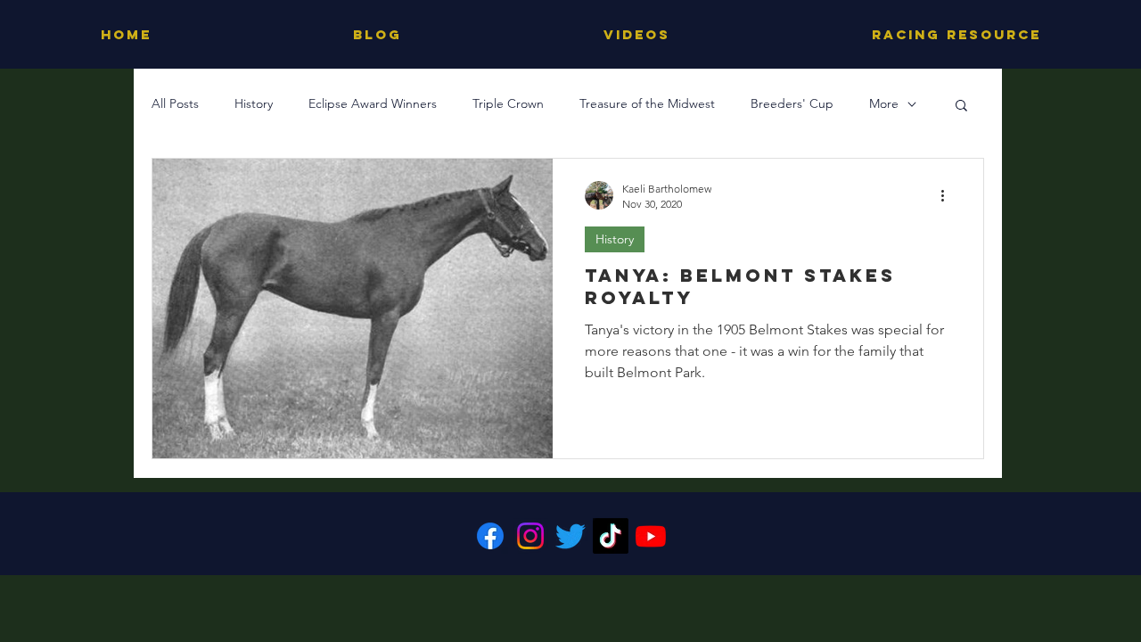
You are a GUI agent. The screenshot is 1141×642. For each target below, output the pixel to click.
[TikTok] (610, 536)
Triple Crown (508, 103)
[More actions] (948, 195)
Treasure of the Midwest (647, 103)
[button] (961, 106)
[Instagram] (530, 536)
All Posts (175, 103)
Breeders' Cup (792, 103)
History (253, 103)
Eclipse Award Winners (372, 103)
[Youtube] (651, 536)
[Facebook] (490, 536)
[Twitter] (570, 536)
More (884, 103)
